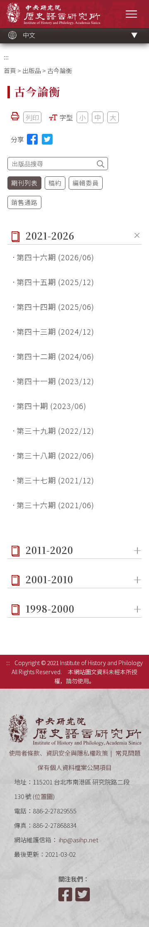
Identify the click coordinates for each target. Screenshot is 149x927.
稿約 (55, 182)
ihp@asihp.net (79, 839)
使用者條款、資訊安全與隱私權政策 (58, 753)
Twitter (83, 894)
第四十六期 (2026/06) (55, 257)
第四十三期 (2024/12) (55, 331)
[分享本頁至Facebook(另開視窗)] (32, 139)
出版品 (31, 70)
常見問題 (127, 753)
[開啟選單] (131, 14)
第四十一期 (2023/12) (55, 381)
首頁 (10, 70)
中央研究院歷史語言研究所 (53, 13)
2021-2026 (50, 235)
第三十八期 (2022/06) (55, 455)
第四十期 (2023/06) (52, 405)
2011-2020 (49, 550)
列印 (32, 117)
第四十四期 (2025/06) (55, 306)
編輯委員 (85, 182)
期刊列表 (24, 182)
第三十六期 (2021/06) (55, 504)
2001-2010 (49, 579)
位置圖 (43, 796)
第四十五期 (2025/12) (55, 281)
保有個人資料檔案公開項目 (74, 767)
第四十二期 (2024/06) (55, 356)
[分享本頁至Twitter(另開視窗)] (47, 139)
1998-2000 (50, 609)
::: (6, 56)
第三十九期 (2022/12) (55, 430)
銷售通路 (24, 202)
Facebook (66, 894)
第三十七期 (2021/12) (55, 480)
